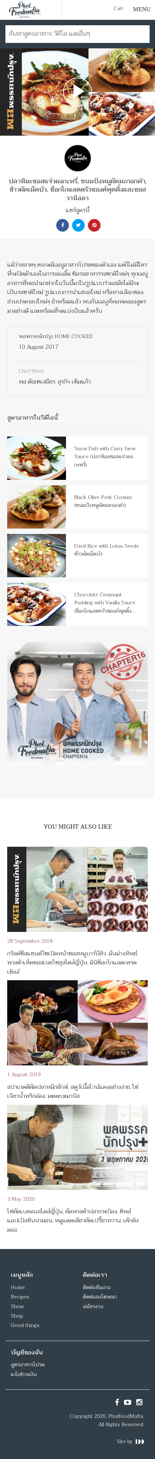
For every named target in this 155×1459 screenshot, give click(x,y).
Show (17, 1306)
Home (18, 1287)
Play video (77, 92)
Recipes (20, 1297)
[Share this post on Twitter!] (77, 225)
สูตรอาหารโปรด (28, 1365)
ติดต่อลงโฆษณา (100, 1297)
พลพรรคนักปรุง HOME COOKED (56, 336)
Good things (25, 1325)
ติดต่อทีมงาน (96, 1287)
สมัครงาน (93, 1306)
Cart (118, 9)
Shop (17, 1316)
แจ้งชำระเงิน (23, 1374)
